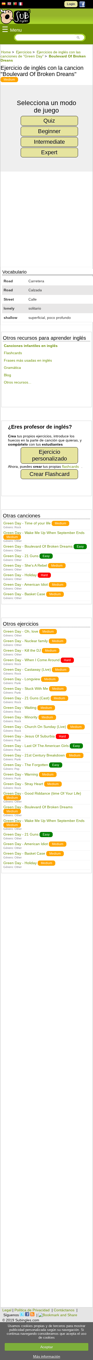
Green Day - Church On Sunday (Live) (34, 727)
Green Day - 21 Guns (20, 556)
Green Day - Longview (21, 679)
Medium (9, 79)
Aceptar (46, 1347)
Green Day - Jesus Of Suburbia (29, 736)
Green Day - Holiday (20, 575)
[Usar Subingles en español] (4, 5)
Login (71, 4)
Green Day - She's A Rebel (25, 565)
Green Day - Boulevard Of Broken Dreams (38, 546)
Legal (6, 1310)
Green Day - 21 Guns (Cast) (26, 698)
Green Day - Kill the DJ (22, 650)
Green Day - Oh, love (20, 631)
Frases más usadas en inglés (28, 360)
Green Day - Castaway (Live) (27, 669)
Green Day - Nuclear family (25, 641)
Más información (46, 1356)
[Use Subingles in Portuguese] (15, 4)
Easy (80, 546)
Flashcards (13, 353)
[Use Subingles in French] (21, 5)
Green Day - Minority (20, 717)
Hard (44, 575)
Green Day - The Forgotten (25, 765)
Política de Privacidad (32, 1310)
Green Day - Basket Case (24, 594)
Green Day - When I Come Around (31, 660)
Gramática (12, 368)
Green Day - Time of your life (27, 523)
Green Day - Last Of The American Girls (36, 746)
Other (18, 540)
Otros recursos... (17, 382)
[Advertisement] (46, 1093)
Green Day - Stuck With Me (25, 688)
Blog (7, 375)
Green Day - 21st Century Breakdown (34, 755)
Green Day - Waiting (19, 708)
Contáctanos (64, 1310)
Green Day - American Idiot (25, 584)
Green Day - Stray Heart (23, 784)
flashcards (70, 466)
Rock (17, 527)
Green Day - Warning (20, 774)
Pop (16, 768)
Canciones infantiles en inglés (31, 346)
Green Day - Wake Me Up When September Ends (43, 533)
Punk (17, 683)
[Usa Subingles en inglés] (9, 4)
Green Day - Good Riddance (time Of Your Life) (42, 793)
